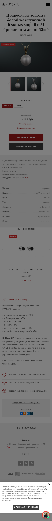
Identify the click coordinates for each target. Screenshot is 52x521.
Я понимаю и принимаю (26, 507)
